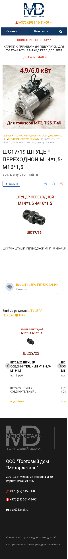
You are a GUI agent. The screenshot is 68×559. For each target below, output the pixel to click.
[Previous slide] (8, 366)
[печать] (53, 184)
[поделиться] (45, 184)
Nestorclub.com (52, 544)
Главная (7, 135)
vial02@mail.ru (19, 509)
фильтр (13, 183)
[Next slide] (60, 366)
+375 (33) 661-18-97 (22, 499)
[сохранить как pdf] (62, 184)
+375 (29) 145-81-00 (22, 491)
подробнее (17, 401)
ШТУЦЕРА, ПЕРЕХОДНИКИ (23, 139)
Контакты (41, 31)
